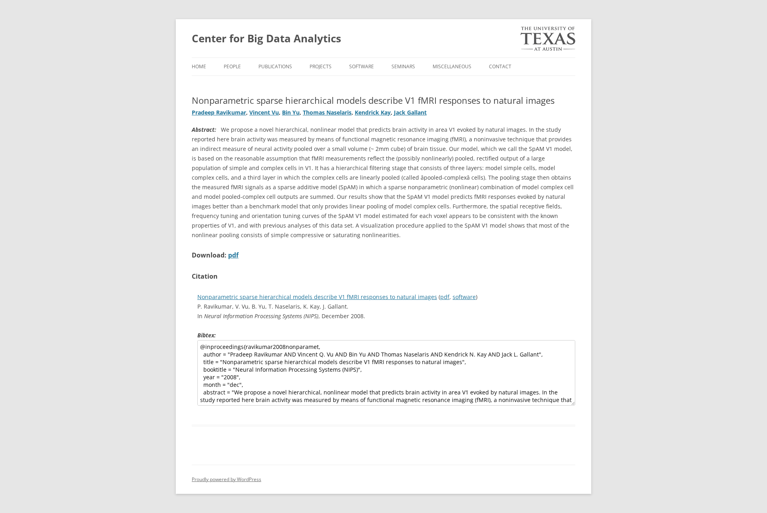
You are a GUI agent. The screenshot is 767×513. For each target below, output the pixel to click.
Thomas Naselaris (327, 112)
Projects (321, 66)
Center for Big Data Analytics (266, 38)
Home (199, 66)
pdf (233, 255)
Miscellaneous (452, 66)
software (464, 297)
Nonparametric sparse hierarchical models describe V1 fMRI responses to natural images (317, 297)
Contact (500, 66)
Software (361, 66)
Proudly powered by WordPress (226, 479)
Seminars (403, 66)
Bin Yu (291, 112)
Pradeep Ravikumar (219, 112)
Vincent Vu (264, 112)
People (232, 66)
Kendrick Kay (373, 112)
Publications (275, 66)
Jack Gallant (410, 112)
